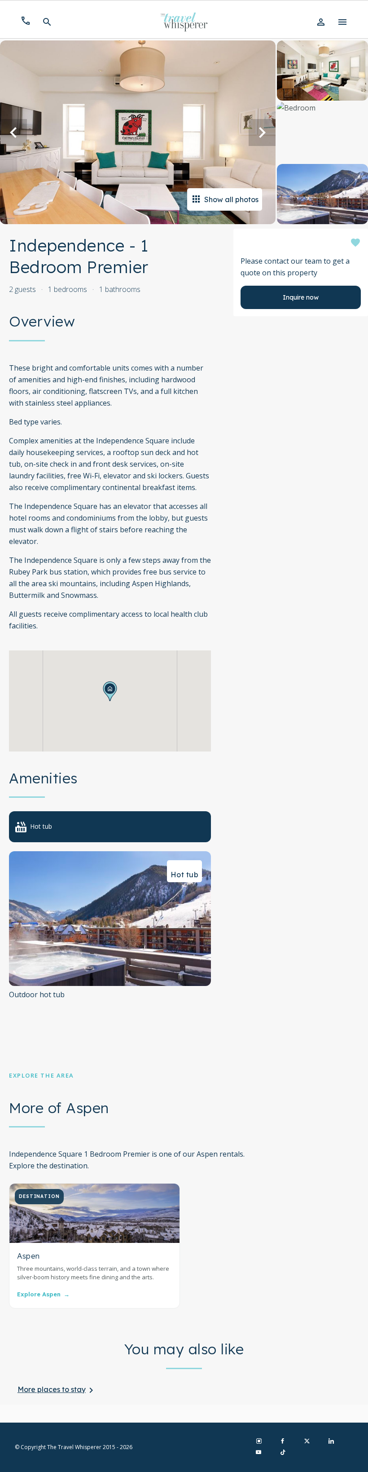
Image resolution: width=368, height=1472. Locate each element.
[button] (110, 691)
